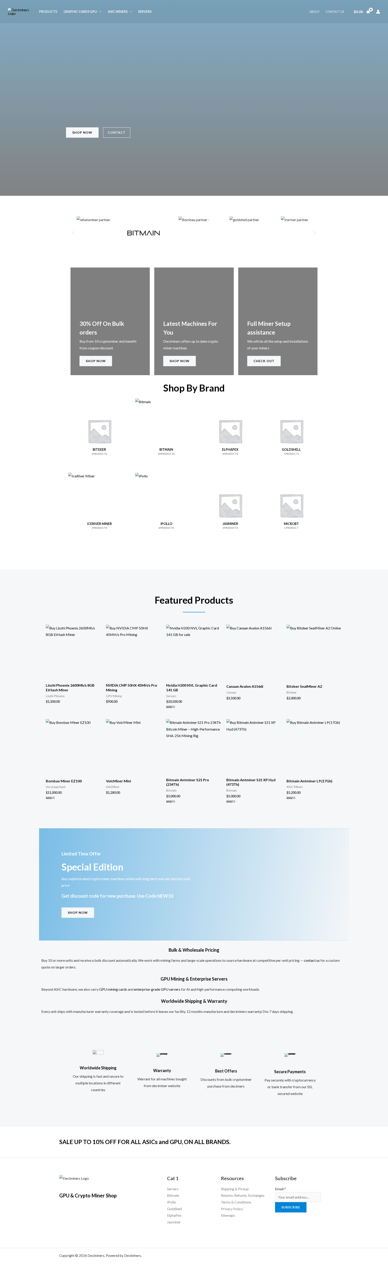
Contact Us (335, 11)
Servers (145, 11)
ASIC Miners (118, 11)
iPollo (171, 1202)
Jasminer (174, 1222)
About (314, 11)
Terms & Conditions (236, 1202)
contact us (312, 960)
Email (280, 1189)
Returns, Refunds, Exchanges (243, 1195)
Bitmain (173, 1195)
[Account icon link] (378, 12)
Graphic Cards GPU (80, 11)
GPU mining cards (113, 989)
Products (48, 11)
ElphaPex (174, 1215)
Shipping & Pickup (235, 1189)
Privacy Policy (232, 1209)
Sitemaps (228, 1215)
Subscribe (290, 1207)
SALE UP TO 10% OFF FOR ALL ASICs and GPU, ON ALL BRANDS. (145, 1141)
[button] (99, 11)
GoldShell (174, 1209)
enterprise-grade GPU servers (157, 989)
